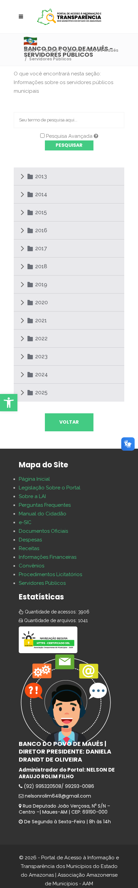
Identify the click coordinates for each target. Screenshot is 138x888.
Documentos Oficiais (43, 531)
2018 (41, 266)
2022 (41, 338)
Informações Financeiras (47, 557)
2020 (41, 302)
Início (30, 50)
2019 (41, 284)
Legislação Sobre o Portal (49, 488)
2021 (41, 320)
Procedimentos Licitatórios (50, 574)
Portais (50, 50)
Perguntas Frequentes (45, 505)
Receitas (29, 548)
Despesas (30, 540)
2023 (41, 356)
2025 (41, 392)
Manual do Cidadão (42, 514)
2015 (41, 212)
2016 (41, 230)
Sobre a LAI (32, 496)
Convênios (31, 566)
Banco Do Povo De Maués (91, 50)
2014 (41, 194)
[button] (8, 402)
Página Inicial (34, 479)
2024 (41, 374)
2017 (41, 248)
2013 (41, 176)
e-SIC (25, 522)
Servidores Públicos (42, 583)
